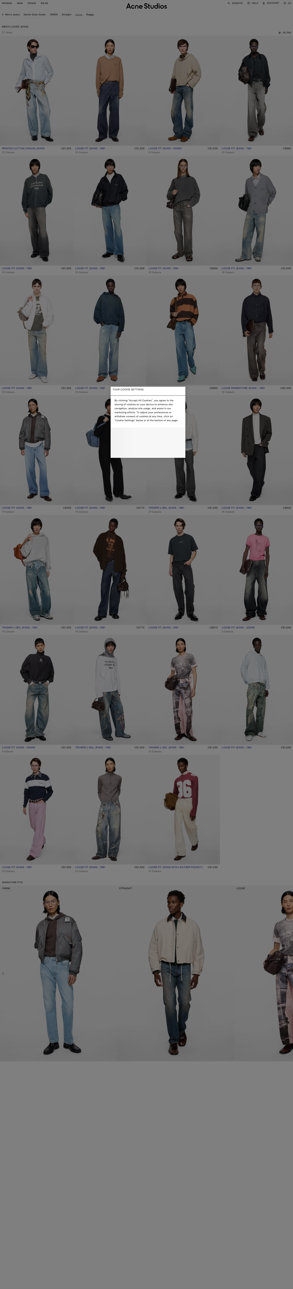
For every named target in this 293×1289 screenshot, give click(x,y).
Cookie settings (147, 434)
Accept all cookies (148, 451)
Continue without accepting (146, 443)
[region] (148, 422)
